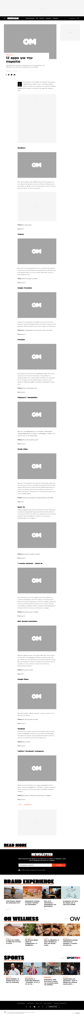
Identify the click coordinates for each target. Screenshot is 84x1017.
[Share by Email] (14, 75)
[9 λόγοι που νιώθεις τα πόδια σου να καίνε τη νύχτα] (13, 929)
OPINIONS (9, 977)
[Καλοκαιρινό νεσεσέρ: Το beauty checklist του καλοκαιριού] (32, 892)
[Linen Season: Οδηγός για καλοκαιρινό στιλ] (13, 892)
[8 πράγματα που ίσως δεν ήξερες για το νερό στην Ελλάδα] (70, 892)
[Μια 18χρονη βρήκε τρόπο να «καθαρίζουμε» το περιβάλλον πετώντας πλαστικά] (32, 929)
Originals (48, 18)
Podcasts (55, 18)
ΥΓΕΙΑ (7, 938)
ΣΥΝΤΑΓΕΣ (66, 938)
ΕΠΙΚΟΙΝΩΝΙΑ (21, 1003)
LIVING (46, 938)
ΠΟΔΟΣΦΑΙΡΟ (28, 977)
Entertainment (30, 18)
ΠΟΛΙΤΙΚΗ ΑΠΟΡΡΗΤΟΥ (60, 1003)
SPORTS (14, 958)
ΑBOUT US (39, 1003)
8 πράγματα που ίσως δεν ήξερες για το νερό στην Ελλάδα (70, 902)
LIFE (20, 804)
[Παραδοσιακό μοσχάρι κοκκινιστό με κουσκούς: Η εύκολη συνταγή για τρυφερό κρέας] (70, 929)
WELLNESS (28, 938)
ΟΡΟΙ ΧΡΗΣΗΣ (47, 1003)
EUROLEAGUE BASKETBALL (47, 977)
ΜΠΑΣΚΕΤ (66, 977)
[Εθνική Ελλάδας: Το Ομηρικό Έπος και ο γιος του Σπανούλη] (13, 968)
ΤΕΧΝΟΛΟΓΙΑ (9, 54)
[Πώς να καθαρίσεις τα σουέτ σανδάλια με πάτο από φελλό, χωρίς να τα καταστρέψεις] (51, 929)
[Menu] (4, 18)
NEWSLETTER (53, 1006)
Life (37, 18)
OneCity (42, 18)
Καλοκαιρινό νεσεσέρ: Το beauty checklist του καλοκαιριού (32, 902)
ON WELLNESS (21, 919)
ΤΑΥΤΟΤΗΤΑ (30, 1003)
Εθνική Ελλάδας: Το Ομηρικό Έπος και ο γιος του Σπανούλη (12, 980)
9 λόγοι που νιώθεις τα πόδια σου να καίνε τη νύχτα (13, 941)
